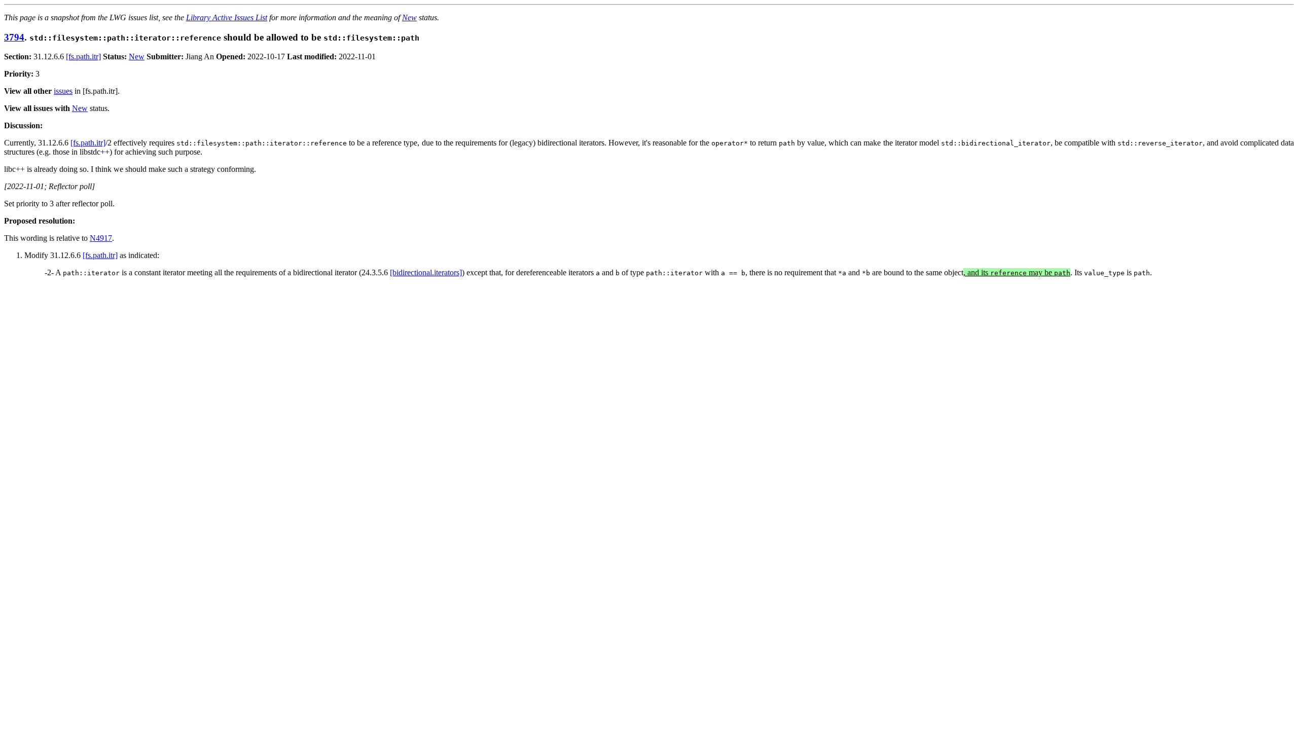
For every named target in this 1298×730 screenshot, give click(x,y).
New (409, 17)
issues (63, 91)
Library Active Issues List (226, 17)
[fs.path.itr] (83, 56)
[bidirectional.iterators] (426, 272)
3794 (14, 37)
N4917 (101, 238)
